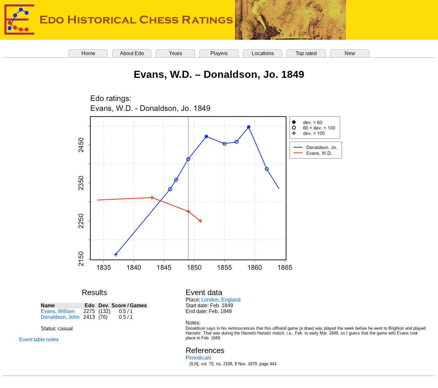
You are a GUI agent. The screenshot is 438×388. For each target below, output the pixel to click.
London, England (220, 299)
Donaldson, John (60, 317)
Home (88, 53)
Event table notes (39, 339)
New (350, 53)
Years (175, 53)
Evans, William (58, 311)
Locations (263, 53)
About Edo (132, 53)
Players (219, 53)
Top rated (306, 53)
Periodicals (198, 357)
